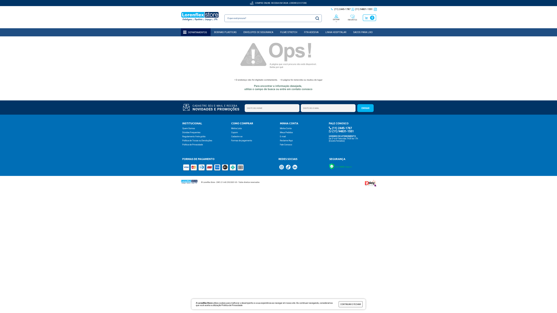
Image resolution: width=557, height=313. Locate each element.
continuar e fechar (350, 304)
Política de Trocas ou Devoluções (197, 140)
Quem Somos (188, 128)
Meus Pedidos (286, 132)
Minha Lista (236, 128)
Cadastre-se (237, 136)
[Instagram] (376, 9)
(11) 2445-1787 (342, 9)
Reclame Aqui (286, 140)
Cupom (234, 132)
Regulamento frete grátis (194, 136)
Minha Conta (286, 128)
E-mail (283, 136)
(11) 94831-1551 (364, 9)
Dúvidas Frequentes (191, 132)
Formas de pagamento (241, 140)
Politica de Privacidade (232, 305)
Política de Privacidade (192, 144)
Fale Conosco (286, 144)
